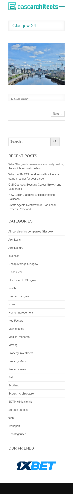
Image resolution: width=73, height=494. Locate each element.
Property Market (18, 361)
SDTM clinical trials (20, 401)
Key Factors (15, 320)
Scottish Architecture (21, 393)
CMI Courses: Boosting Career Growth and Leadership (34, 186)
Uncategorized (17, 434)
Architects (14, 239)
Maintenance (16, 328)
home (11, 304)
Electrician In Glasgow (22, 280)
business (13, 255)
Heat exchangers (18, 296)
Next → (57, 113)
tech (11, 417)
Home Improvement (20, 312)
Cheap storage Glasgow (23, 263)
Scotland (13, 385)
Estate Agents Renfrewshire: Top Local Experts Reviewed (32, 207)
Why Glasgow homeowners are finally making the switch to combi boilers (36, 166)
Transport (14, 425)
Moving (12, 344)
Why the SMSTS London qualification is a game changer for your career (33, 176)
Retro (11, 377)
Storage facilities (18, 409)
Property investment (20, 353)
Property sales (17, 369)
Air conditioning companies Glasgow (30, 231)
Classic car (15, 272)
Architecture (15, 247)
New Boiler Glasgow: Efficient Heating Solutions (31, 196)
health (12, 288)
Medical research (19, 336)
